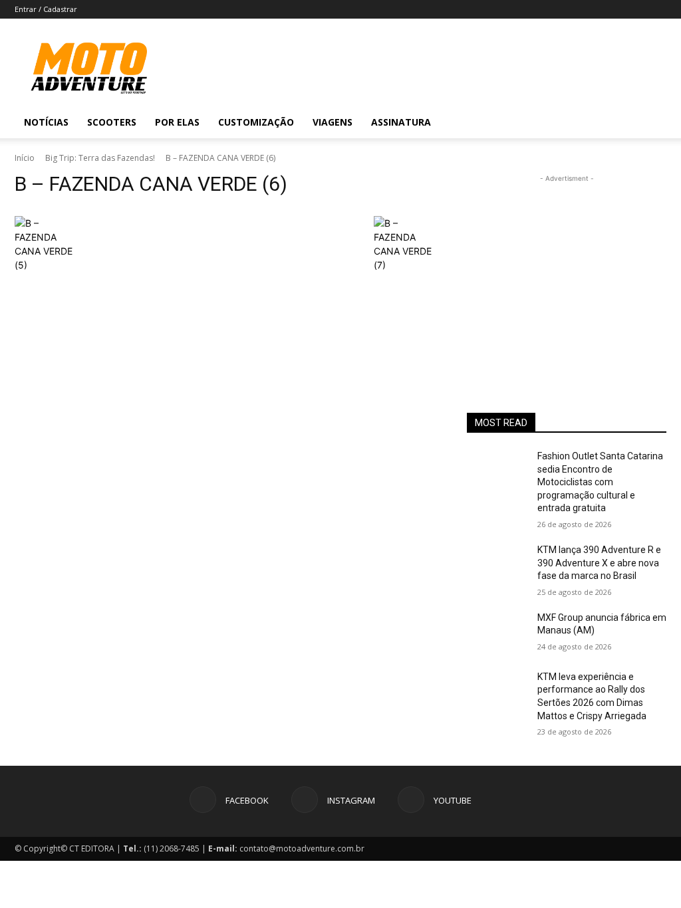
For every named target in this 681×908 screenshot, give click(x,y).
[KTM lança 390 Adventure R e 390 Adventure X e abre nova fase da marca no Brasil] (497, 565)
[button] (650, 123)
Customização (256, 122)
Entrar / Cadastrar (46, 9)
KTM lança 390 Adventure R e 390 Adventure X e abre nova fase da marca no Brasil (599, 562)
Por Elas (177, 122)
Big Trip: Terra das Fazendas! (100, 158)
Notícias (46, 122)
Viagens (332, 122)
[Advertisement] (566, 268)
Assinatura (401, 122)
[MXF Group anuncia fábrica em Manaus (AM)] (497, 632)
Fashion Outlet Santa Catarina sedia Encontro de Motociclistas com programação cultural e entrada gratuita (600, 482)
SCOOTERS (111, 122)
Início (25, 158)
